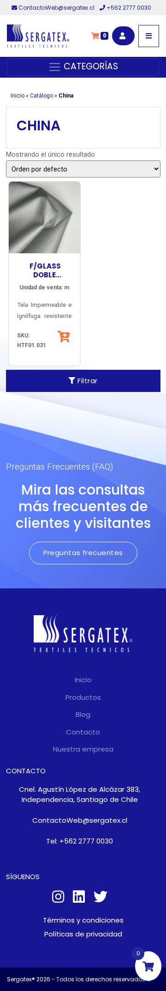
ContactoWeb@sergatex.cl (56, 8)
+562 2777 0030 (128, 8)
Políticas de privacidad (83, 934)
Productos (83, 697)
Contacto (83, 732)
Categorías (89, 66)
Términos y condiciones (83, 920)
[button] (65, 336)
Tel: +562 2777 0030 (79, 841)
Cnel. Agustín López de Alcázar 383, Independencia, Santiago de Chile (79, 794)
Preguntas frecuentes (83, 552)
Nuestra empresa (83, 749)
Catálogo (41, 95)
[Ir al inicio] (38, 36)
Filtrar (87, 380)
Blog (83, 714)
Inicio (17, 95)
